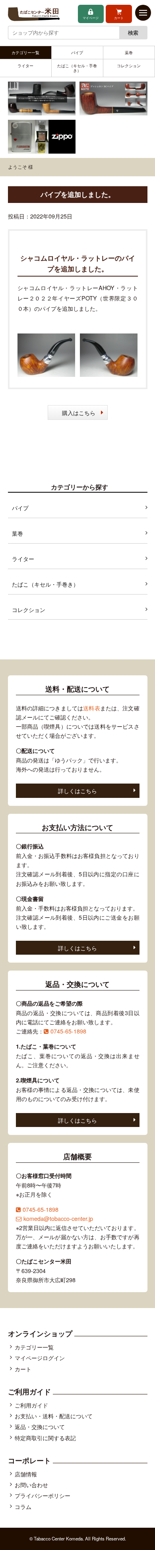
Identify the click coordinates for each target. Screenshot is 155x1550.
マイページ (91, 18)
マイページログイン (40, 1357)
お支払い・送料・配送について (54, 1416)
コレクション (129, 65)
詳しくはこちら (77, 790)
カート (119, 18)
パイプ (77, 52)
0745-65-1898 (68, 1031)
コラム (23, 1506)
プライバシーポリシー (42, 1495)
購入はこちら (78, 412)
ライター (25, 65)
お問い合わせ (31, 1484)
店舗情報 (26, 1474)
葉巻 (129, 52)
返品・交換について (40, 1426)
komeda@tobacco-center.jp (58, 1218)
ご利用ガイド (31, 1405)
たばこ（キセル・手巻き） (77, 68)
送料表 (91, 708)
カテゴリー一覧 (25, 52)
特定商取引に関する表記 (45, 1437)
